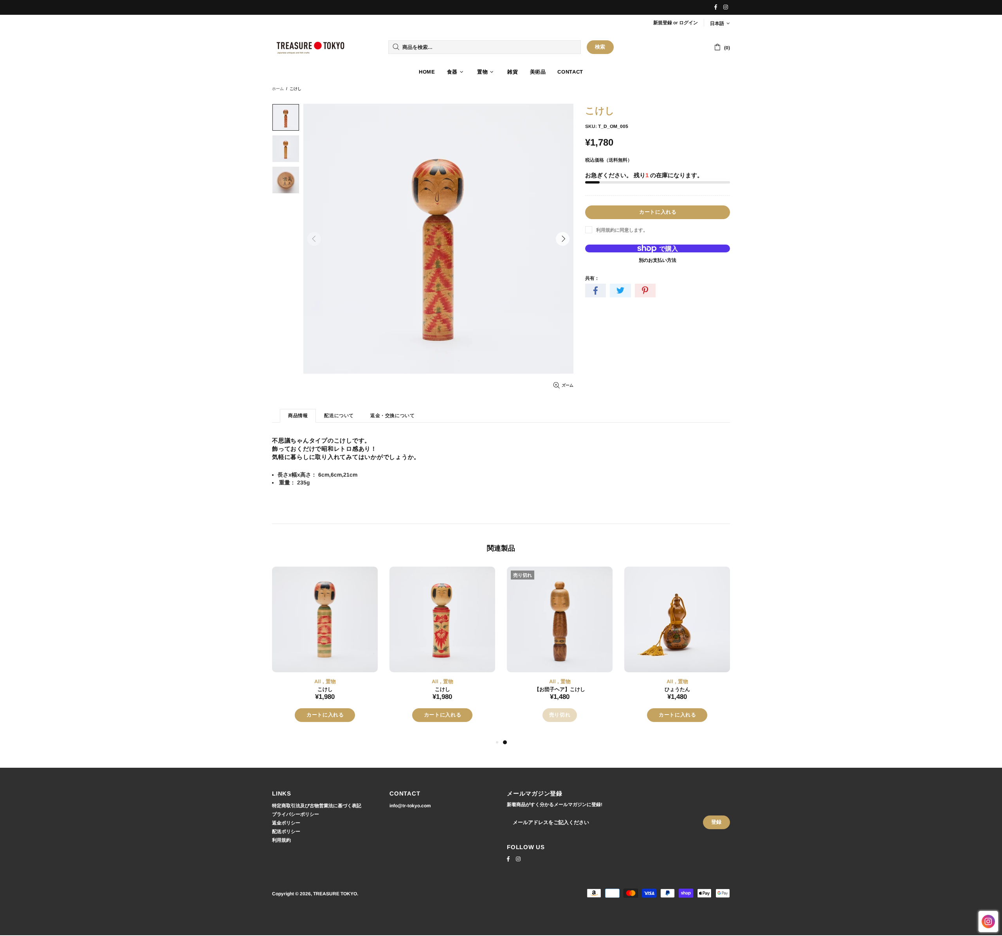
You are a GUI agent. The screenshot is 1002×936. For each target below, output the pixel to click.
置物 (331, 681)
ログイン (688, 22)
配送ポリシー (286, 831)
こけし (325, 689)
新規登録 (662, 22)
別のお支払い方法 (657, 260)
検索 (600, 47)
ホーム (278, 88)
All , (319, 681)
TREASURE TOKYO (311, 47)
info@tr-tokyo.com (410, 805)
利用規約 (281, 840)
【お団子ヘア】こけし (559, 689)
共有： (592, 278)
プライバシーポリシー (295, 814)
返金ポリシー (286, 823)
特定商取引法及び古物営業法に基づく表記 (316, 805)
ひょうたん (677, 689)
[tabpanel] (325, 652)
